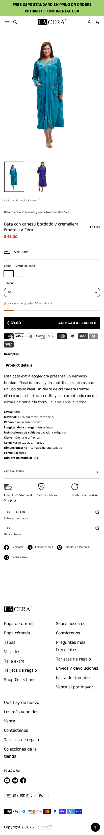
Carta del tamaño (73, 677)
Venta (9, 721)
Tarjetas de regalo (73, 659)
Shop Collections (19, 679)
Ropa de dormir (19, 623)
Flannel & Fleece (26, 201)
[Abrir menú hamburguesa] (7, 22)
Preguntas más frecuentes (70, 646)
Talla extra (14, 661)
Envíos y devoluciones (77, 668)
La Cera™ (44, 827)
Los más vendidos (21, 712)
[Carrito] (96, 22)
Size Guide (21, 252)
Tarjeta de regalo (20, 670)
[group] (19, 365)
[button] (15, 22)
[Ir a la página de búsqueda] (15, 22)
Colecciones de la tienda (20, 753)
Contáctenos (68, 633)
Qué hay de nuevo (21, 702)
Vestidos (12, 652)
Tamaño (9, 283)
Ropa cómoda (17, 633)
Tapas (9, 642)
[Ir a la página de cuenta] (89, 22)
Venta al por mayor (74, 687)
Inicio (7, 201)
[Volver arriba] (95, 827)
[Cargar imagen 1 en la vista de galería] (14, 177)
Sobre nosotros (70, 623)
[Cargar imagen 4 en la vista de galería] (37, 177)
